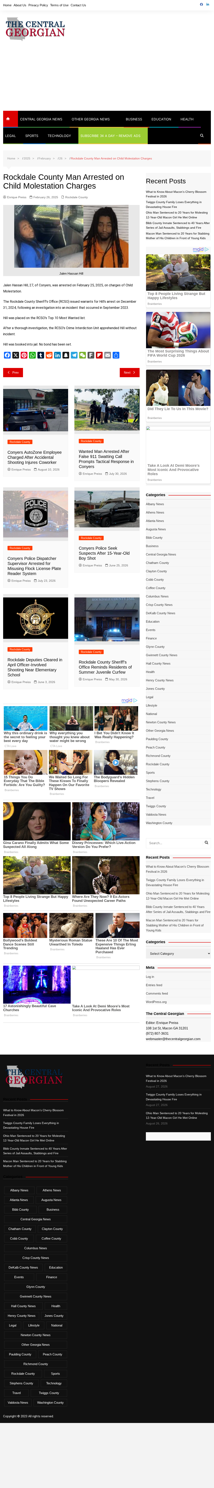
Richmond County (158, 756)
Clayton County (156, 571)
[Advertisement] (107, 79)
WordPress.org (156, 1002)
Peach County (155, 747)
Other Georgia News (91, 119)
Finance (151, 638)
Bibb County (154, 537)
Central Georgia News (41, 119)
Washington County (159, 823)
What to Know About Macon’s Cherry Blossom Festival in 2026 (177, 869)
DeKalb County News (160, 613)
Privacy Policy (38, 5)
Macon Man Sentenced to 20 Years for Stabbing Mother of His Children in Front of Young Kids (175, 925)
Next (127, 372)
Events (150, 630)
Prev (15, 372)
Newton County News (161, 722)
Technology (59, 136)
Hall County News (158, 663)
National (151, 714)
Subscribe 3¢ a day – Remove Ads (110, 136)
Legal (10, 136)
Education (161, 119)
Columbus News (157, 596)
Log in (150, 976)
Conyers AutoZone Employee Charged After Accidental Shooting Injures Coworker (35, 457)
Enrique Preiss (16, 197)
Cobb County (155, 579)
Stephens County (157, 781)
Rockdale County (76, 197)
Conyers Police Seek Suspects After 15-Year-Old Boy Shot (104, 553)
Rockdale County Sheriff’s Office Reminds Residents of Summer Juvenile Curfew (105, 667)
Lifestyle (151, 705)
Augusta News (156, 529)
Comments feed (157, 993)
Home (7, 5)
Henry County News (160, 680)
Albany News (155, 504)
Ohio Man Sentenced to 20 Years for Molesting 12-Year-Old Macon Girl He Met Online (177, 896)
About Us (20, 5)
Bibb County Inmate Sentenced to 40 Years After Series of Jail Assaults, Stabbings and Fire (178, 909)
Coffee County (156, 588)
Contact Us (78, 5)
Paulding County (157, 739)
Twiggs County (156, 806)
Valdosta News (156, 814)
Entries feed (154, 985)
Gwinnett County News (161, 655)
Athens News (155, 512)
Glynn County (155, 646)
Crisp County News (159, 604)
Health (187, 119)
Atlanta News (155, 521)
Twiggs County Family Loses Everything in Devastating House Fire (175, 882)
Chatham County (157, 563)
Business (134, 119)
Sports (31, 136)
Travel (150, 797)
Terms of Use (59, 5)
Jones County (155, 688)
